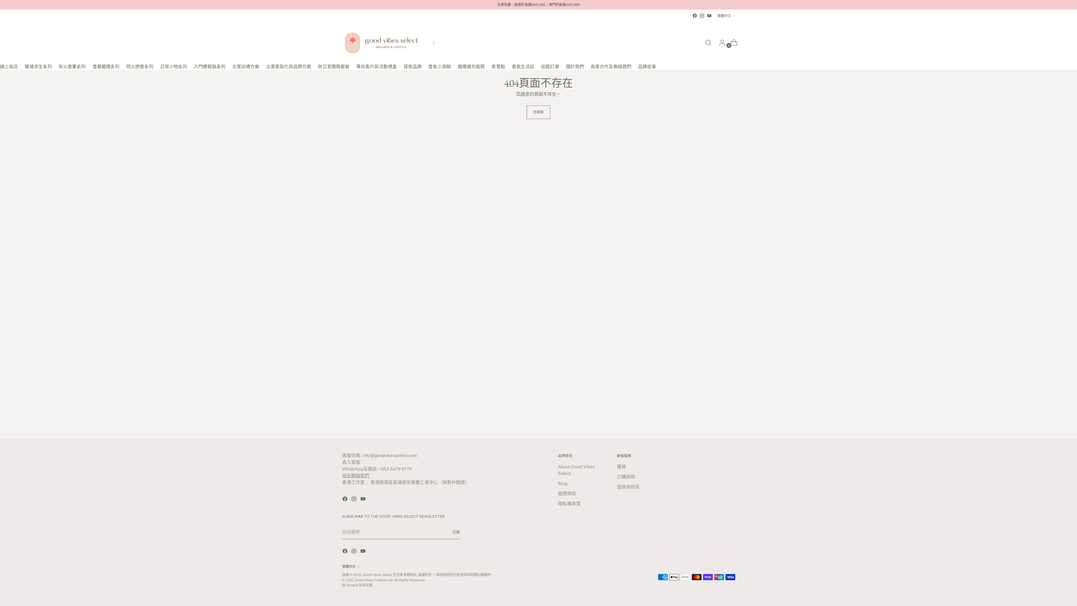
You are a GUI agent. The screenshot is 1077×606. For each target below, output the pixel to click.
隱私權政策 (569, 503)
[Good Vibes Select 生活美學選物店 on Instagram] (702, 15)
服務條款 (567, 493)
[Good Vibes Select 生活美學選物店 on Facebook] (694, 15)
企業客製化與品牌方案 (288, 66)
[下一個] (433, 42)
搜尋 (621, 466)
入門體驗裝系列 (209, 66)
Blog (562, 483)
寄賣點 (498, 66)
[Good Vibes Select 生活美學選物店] (381, 43)
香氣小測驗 (439, 66)
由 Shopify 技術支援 (357, 585)
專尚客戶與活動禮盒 (376, 66)
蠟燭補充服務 (471, 66)
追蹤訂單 (550, 66)
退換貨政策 (628, 487)
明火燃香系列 (139, 66)
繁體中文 (724, 16)
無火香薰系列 (72, 66)
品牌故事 (647, 66)
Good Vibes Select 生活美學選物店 (389, 575)
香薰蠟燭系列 (106, 66)
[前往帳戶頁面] (720, 42)
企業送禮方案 (245, 66)
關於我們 (575, 66)
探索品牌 (413, 66)
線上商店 (9, 66)
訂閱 (456, 532)
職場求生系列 (38, 66)
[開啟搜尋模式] (708, 42)
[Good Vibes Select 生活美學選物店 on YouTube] (709, 15)
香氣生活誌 (523, 66)
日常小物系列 (173, 66)
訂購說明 (626, 476)
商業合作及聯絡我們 (611, 66)
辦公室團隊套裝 (333, 66)
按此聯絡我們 (355, 475)
